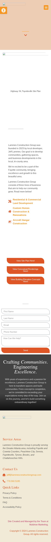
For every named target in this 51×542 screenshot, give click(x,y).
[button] (46, 7)
